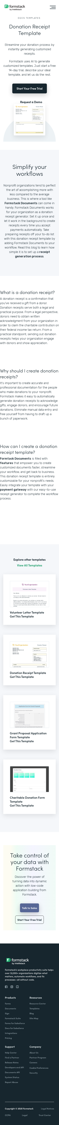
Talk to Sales (29, 908)
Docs (21, 18)
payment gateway (13, 489)
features (6, 463)
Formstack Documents (21, 203)
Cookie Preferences (39, 1067)
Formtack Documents (15, 458)
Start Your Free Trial (30, 88)
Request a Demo (31, 102)
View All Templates (29, 565)
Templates (33, 18)
